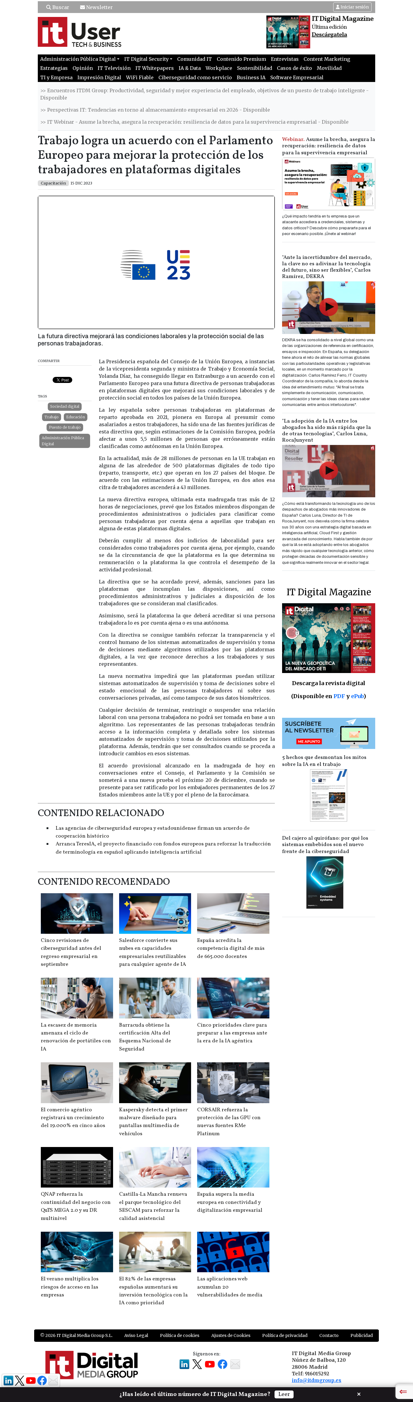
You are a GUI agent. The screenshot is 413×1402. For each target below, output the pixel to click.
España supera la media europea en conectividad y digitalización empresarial (229, 1202)
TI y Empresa (56, 77)
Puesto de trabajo (65, 427)
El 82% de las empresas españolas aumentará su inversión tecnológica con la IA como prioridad (153, 1291)
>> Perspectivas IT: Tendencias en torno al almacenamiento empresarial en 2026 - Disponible (155, 110)
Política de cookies (179, 1335)
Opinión (83, 68)
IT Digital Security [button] (146, 59)
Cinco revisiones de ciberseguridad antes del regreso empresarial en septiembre (71, 952)
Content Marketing (327, 59)
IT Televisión (114, 68)
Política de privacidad (284, 1335)
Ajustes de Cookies (230, 1335)
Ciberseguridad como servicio (195, 77)
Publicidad (361, 1335)
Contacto (329, 1335)
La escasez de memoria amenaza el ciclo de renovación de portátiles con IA (76, 1037)
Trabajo (51, 417)
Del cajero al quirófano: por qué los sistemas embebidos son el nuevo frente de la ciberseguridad (325, 845)
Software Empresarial (297, 77)
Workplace (219, 68)
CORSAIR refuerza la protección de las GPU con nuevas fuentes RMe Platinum (229, 1122)
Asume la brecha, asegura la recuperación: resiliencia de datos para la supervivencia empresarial (328, 146)
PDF (339, 696)
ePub (357, 696)
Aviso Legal (136, 1335)
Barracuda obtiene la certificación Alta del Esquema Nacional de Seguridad (145, 1037)
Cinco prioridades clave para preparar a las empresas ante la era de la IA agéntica (232, 1033)
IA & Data (190, 68)
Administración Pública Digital (63, 441)
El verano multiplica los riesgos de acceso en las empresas (70, 1287)
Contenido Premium (241, 59)
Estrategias (54, 68)
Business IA (251, 77)
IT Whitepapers (154, 68)
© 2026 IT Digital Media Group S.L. (76, 1335)
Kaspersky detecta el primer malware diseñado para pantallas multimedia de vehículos (153, 1122)
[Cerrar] (358, 1393)
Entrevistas (285, 59)
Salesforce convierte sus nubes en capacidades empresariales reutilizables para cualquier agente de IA (152, 952)
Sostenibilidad (254, 68)
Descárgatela (329, 35)
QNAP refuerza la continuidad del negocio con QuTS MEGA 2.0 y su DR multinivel (76, 1206)
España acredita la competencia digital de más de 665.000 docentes (231, 948)
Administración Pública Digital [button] (78, 59)
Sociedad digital (64, 406)
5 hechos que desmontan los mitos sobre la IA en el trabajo (324, 761)
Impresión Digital (99, 77)
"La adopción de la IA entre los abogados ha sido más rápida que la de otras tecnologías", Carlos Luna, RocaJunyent (326, 430)
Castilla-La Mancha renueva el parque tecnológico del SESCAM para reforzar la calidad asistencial (153, 1206)
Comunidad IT (194, 59)
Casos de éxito (294, 68)
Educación (75, 417)
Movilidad (329, 68)
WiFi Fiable (140, 77)
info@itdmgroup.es (316, 1380)
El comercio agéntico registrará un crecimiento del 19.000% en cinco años (73, 1118)
